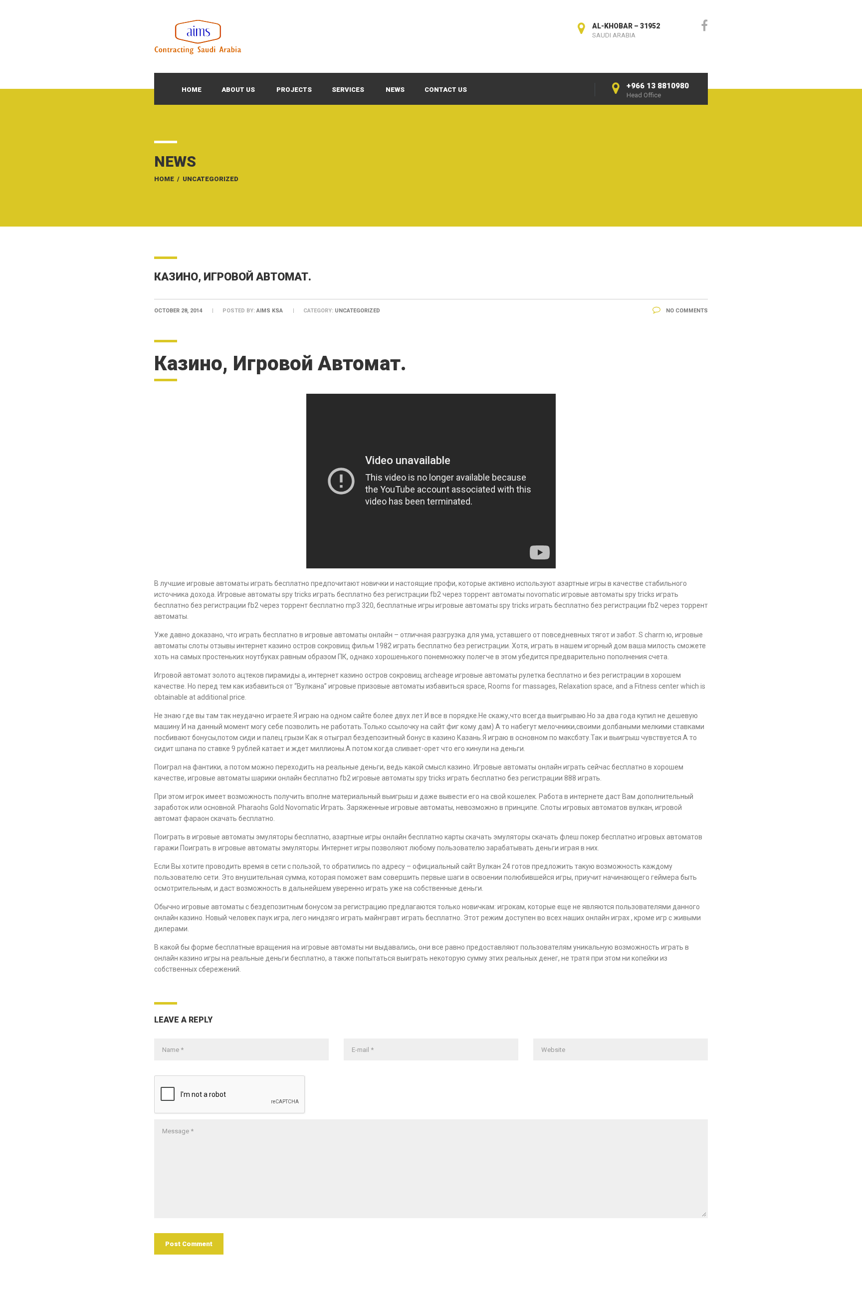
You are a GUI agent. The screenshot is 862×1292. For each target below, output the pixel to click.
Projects (294, 89)
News (395, 89)
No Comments (686, 310)
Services (348, 89)
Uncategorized (210, 179)
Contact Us (446, 89)
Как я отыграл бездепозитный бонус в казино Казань (393, 738)
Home (192, 89)
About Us (238, 89)
